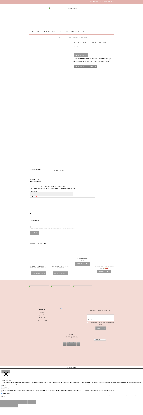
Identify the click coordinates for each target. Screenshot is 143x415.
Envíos (42, 314)
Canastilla (39, 29)
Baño (63, 29)
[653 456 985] (78, 344)
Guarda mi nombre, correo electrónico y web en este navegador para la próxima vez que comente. (52, 228)
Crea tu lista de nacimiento (46, 31)
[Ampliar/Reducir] (31, 402)
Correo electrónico (34, 220)
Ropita (31, 29)
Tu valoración (33, 196)
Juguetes (83, 29)
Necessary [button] (3, 385)
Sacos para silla (62, 37)
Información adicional (35, 169)
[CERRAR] (5, 371)
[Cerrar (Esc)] (4, 402)
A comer (55, 29)
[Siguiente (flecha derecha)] (13, 405)
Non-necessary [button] (5, 391)
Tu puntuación (33, 191)
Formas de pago (42, 317)
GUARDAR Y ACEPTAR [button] (7, 398)
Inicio (57, 37)
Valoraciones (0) (34, 172)
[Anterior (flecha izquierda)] (4, 405)
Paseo (69, 29)
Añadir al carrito (81, 55)
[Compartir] (13, 402)
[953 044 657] (74, 344)
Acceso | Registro (94, 1)
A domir (48, 29)
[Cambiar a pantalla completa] (22, 402)
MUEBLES (31, 31)
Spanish (99, 339)
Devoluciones (42, 315)
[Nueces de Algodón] (71, 16)
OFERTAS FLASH (75, 31)
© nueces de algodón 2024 (71, 357)
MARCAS (106, 29)
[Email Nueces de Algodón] (68, 344)
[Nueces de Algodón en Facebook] (71, 344)
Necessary (5, 387)
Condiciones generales (42, 318)
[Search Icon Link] (83, 32)
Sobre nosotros (42, 311)
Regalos (98, 29)
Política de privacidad (42, 320)
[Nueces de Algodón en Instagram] (64, 344)
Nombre (32, 213)
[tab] (37, 169)
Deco (75, 29)
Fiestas (91, 29)
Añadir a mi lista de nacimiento (85, 66)
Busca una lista (63, 31)
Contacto (42, 312)
